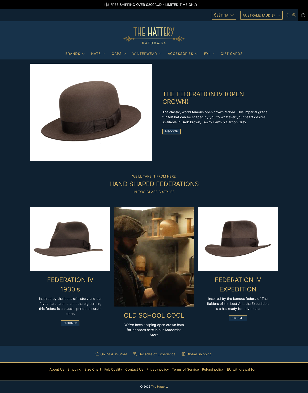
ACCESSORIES (180, 54)
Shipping (74, 369)
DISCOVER (171, 131)
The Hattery (159, 386)
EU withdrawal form (243, 369)
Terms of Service (185, 369)
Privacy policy (157, 369)
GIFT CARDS (232, 54)
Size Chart (92, 369)
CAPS (117, 54)
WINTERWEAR (144, 54)
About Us (56, 369)
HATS (96, 54)
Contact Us (134, 369)
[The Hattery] (154, 35)
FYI (207, 54)
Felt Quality (113, 369)
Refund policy (213, 369)
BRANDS (72, 54)
